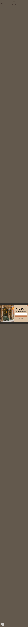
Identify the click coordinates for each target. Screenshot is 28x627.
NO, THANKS (21, 318)
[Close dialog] (27, 305)
